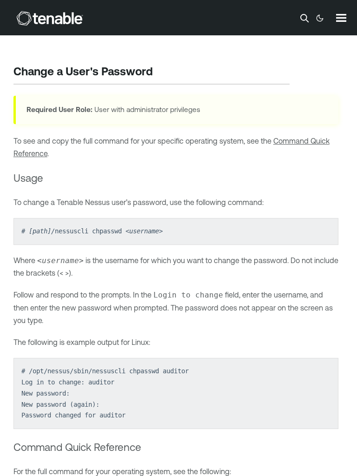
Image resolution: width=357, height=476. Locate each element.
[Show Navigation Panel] (341, 18)
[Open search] (304, 18)
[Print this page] (160, 72)
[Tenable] (50, 18)
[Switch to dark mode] (319, 18)
